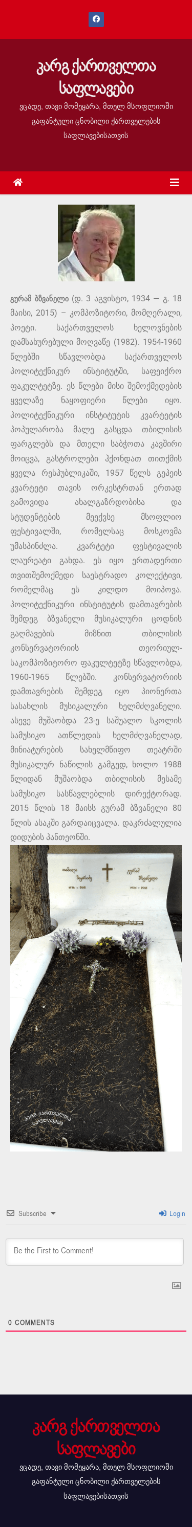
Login (176, 1214)
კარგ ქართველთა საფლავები (96, 77)
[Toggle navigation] (174, 182)
